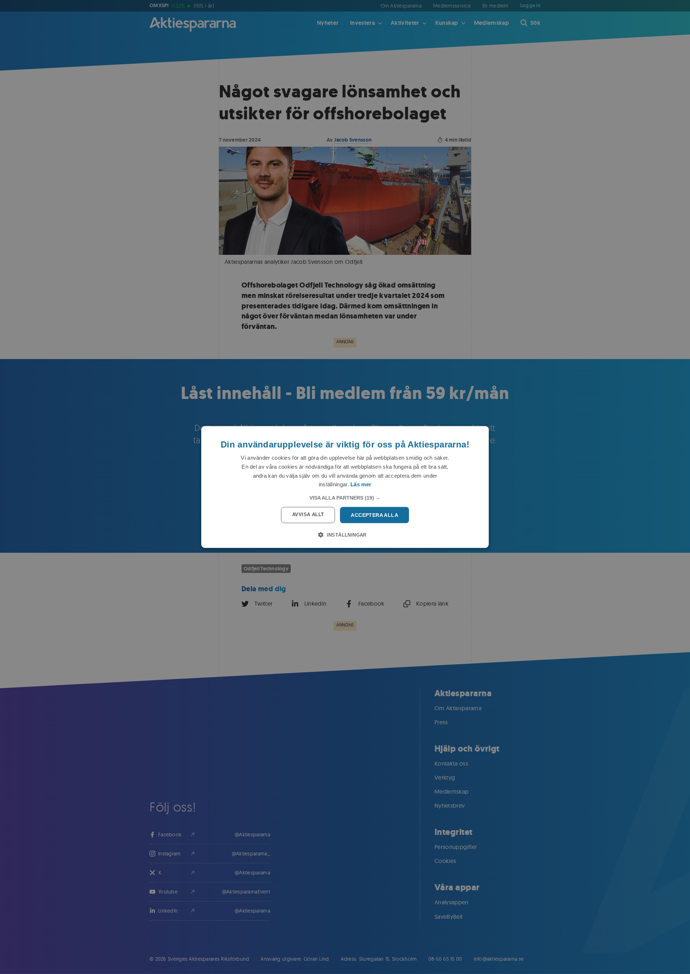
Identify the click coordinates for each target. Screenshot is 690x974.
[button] (345, 498)
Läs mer (360, 484)
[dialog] (345, 487)
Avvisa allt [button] (308, 514)
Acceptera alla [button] (374, 515)
